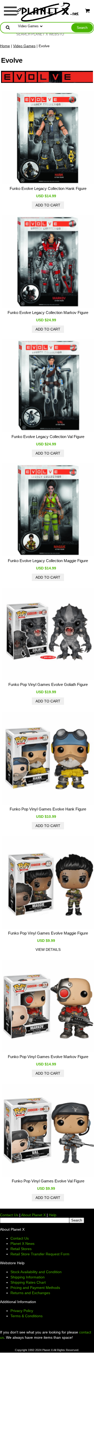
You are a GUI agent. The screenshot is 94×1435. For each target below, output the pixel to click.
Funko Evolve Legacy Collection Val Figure (47, 436)
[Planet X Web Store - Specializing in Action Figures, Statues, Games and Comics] (47, 11)
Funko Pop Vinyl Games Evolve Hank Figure (48, 809)
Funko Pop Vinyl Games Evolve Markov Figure (48, 1056)
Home (5, 46)
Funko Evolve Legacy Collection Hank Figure (48, 188)
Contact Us (9, 1215)
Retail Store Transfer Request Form (39, 1254)
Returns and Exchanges (30, 1293)
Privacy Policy (21, 1311)
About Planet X (33, 1215)
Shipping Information (27, 1277)
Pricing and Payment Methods (35, 1287)
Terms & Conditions (26, 1316)
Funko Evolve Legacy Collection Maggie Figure (48, 560)
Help (52, 1215)
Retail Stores (21, 1249)
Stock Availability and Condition (36, 1272)
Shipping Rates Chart (28, 1282)
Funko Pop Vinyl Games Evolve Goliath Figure (48, 684)
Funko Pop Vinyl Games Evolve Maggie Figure (48, 933)
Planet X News (22, 1243)
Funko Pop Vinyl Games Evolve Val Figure (48, 1181)
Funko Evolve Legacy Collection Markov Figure (48, 312)
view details (48, 949)
